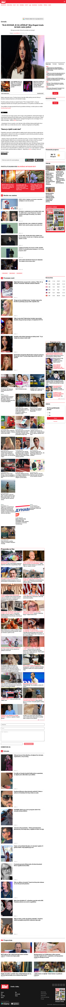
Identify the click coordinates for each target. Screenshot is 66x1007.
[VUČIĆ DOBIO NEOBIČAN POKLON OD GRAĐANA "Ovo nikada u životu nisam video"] (9, 264)
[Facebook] (53, 985)
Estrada (3, 22)
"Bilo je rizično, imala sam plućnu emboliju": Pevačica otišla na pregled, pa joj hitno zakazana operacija (28, 919)
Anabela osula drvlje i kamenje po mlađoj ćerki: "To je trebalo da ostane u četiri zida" (28, 337)
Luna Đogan (4, 273)
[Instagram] (56, 985)
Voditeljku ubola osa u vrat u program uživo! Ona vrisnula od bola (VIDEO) (27, 810)
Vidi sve (55, 93)
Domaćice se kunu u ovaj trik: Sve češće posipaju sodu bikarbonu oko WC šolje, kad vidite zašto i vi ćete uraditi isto (56, 79)
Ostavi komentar (28, 743)
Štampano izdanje (51, 207)
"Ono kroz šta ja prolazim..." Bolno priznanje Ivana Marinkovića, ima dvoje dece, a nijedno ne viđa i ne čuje (29, 828)
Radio (49, 5)
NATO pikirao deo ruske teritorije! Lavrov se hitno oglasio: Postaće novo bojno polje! (14, 955)
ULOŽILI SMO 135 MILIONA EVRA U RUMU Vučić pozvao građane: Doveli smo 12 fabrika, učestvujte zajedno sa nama (31, 237)
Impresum (43, 995)
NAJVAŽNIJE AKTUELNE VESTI (27, 166)
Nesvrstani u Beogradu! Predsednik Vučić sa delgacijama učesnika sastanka (55, 89)
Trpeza (45, 5)
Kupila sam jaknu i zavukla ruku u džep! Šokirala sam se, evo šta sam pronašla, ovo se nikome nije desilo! (16, 974)
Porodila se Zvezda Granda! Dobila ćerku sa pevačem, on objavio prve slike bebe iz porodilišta (28, 774)
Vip (30, 5)
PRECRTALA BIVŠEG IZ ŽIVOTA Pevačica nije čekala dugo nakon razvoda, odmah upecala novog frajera (38, 84)
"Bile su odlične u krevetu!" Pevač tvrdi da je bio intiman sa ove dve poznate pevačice (29, 883)
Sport (26, 5)
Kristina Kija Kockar (6, 108)
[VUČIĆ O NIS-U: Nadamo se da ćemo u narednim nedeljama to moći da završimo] (9, 204)
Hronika (22, 5)
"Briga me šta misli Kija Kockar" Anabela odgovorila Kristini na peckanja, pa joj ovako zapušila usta (28, 301)
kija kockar (19, 273)
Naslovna (9, 5)
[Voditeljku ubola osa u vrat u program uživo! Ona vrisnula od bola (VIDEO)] (7, 817)
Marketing (43, 992)
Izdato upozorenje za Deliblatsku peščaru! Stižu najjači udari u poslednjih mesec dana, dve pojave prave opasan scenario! (50, 178)
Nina (15, 120)
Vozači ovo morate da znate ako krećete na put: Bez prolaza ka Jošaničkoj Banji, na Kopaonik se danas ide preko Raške (56, 74)
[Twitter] (64, 985)
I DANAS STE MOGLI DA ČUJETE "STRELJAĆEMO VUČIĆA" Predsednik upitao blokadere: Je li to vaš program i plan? (31, 249)
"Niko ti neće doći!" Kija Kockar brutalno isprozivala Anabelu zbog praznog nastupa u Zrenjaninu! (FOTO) (28, 319)
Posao (42, 999)
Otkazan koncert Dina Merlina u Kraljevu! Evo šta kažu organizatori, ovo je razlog (55, 69)
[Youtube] (61, 985)
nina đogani (12, 273)
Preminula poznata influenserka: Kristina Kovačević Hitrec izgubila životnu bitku (28, 864)
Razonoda (34, 5)
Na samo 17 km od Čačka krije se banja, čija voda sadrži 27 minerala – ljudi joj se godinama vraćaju (55, 84)
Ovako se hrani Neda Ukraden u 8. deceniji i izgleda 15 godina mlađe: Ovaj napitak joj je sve (28, 846)
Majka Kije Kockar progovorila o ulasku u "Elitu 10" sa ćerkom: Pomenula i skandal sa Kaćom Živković (28, 282)
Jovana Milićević (16, 33)
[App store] (39, 160)
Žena (16, 995)
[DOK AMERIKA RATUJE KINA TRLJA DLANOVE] (5, 86)
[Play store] (29, 160)
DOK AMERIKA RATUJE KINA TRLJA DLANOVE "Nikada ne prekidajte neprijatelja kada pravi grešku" (16, 84)
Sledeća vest (40, 93)
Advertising (44, 993)
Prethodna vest (5, 93)
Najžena (40, 5)
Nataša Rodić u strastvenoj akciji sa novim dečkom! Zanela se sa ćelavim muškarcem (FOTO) (50, 197)
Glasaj (55, 418)
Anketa (48, 404)
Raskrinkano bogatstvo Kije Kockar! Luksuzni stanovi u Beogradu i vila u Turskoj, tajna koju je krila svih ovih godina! (29, 356)
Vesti (14, 5)
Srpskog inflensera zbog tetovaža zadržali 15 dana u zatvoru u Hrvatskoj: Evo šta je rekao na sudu (28, 792)
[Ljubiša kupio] (60, 167)
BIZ (18, 5)
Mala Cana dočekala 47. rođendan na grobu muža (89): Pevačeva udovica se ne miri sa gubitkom (28, 901)
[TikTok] (58, 985)
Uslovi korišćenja (45, 997)
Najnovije (3, 5)
